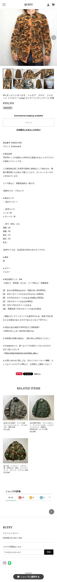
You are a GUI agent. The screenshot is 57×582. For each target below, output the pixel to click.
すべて (10, 497)
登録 (49, 552)
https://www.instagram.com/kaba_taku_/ (21, 353)
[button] (53, 37)
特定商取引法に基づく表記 (12, 538)
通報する (37, 374)
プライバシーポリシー (11, 533)
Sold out (28, 122)
